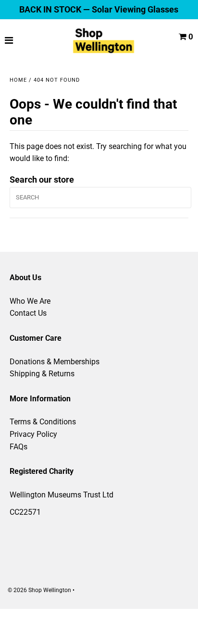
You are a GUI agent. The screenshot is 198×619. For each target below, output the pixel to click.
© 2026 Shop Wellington (39, 590)
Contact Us (28, 313)
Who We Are (30, 301)
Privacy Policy (33, 434)
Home (18, 80)
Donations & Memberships (54, 361)
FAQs (18, 446)
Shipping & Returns (42, 373)
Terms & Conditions (43, 421)
